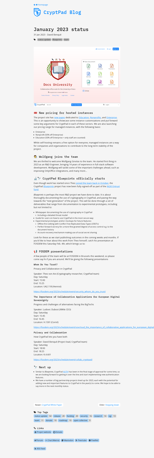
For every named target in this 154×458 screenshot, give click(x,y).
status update (44, 39)
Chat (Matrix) (53, 440)
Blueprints (57, 39)
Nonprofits (95, 117)
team (66, 39)
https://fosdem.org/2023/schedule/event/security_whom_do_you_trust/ (70, 291)
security (84, 416)
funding (70, 416)
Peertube (82, 440)
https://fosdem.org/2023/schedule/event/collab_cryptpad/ (63, 359)
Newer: (48, 405)
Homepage (42, 4)
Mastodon (68, 440)
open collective (80, 420)
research (98, 416)
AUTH (65, 371)
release (57, 416)
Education (84, 117)
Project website (44, 432)
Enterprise (111, 117)
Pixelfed (94, 440)
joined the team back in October (92, 183)
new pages (59, 117)
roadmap (63, 420)
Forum (40, 440)
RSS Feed (41, 448)
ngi (110, 416)
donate (49, 420)
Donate (59, 432)
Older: (109, 405)
